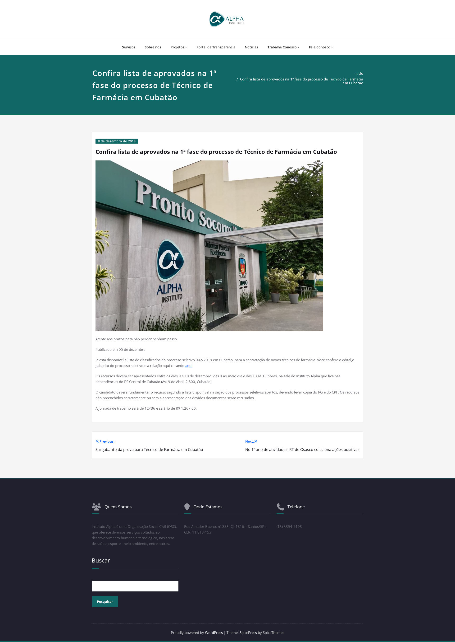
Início (359, 73)
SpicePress (248, 632)
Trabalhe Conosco (282, 47)
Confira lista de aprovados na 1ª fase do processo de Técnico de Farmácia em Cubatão (301, 81)
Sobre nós (153, 47)
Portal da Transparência (215, 47)
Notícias (251, 47)
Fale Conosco (319, 47)
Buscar (101, 560)
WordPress (214, 632)
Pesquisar (105, 601)
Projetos (177, 47)
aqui (188, 365)
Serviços (128, 47)
